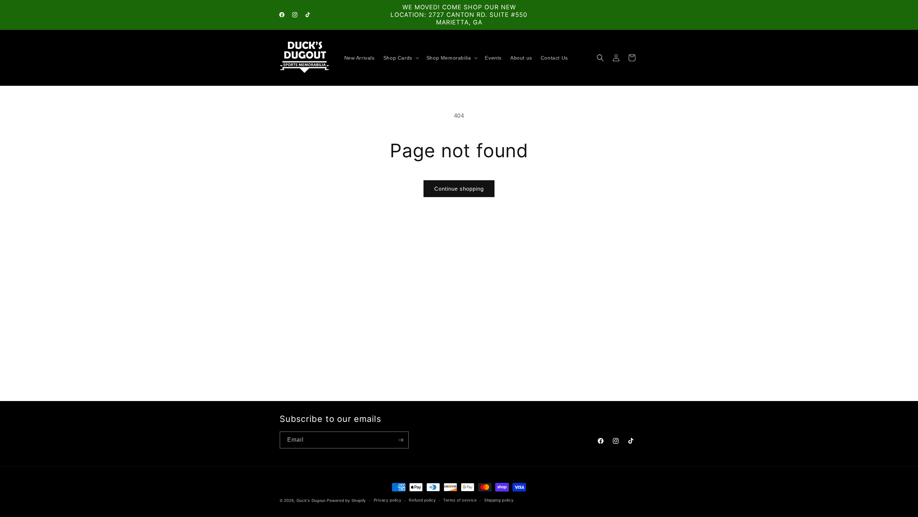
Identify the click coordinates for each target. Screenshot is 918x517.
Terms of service (460, 500)
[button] (400, 57)
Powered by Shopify (346, 500)
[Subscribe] (400, 440)
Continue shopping (459, 189)
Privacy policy (388, 500)
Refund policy (422, 500)
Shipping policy (499, 500)
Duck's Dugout (311, 500)
